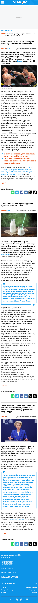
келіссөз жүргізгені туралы (18, 520)
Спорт (4, 183)
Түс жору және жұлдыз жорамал (8, 584)
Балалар (34, 592)
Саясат (4, 533)
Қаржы (4, 385)
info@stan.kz (5, 558)
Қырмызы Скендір (8, 391)
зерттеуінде (5, 255)
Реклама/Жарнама (8, 573)
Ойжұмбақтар (32, 590)
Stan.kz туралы (7, 569)
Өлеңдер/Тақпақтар (7, 590)
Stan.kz (19, 61)
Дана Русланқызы (7, 539)
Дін (36, 583)
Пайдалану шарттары (10, 577)
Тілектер (3, 587)
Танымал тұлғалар (31, 587)
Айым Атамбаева (7, 189)
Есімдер (3, 592)
